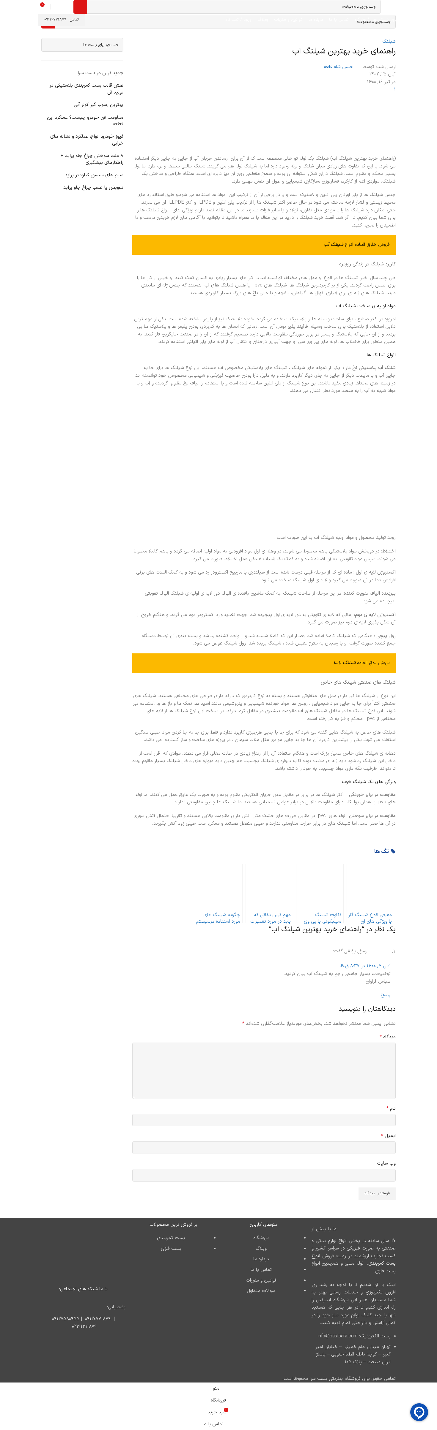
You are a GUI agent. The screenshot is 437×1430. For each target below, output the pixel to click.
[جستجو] (80, 7)
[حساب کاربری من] (56, 7)
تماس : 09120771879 (61, 20)
